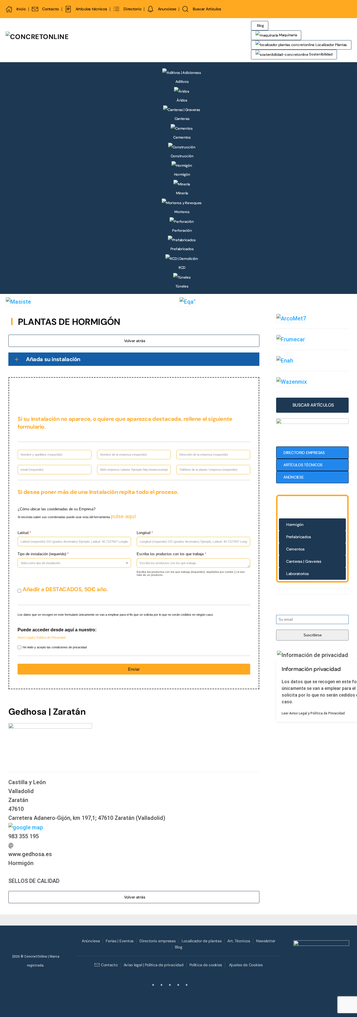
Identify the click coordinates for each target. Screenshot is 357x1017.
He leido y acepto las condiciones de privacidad (55, 647)
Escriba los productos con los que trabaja (171, 554)
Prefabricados (182, 249)
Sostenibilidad (320, 54)
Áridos (182, 100)
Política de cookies (205, 964)
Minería (182, 193)
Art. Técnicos (238, 940)
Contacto (50, 8)
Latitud (24, 533)
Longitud (145, 533)
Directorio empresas (157, 940)
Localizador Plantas (331, 44)
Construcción (182, 156)
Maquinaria (287, 35)
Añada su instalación (53, 359)
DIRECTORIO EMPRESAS (304, 452)
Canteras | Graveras (303, 561)
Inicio (21, 8)
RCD (181, 267)
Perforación (182, 230)
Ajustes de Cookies (245, 964)
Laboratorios (297, 573)
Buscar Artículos (207, 8)
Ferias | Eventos (120, 940)
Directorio (132, 8)
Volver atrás (134, 340)
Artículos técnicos (91, 8)
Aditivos (182, 81)
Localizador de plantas (202, 940)
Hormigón (182, 174)
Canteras (182, 118)
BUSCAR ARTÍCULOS (313, 405)
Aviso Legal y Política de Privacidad (42, 637)
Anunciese (167, 8)
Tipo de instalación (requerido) (43, 554)
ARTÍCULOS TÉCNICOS (302, 464)
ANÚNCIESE (293, 477)
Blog (260, 25)
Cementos (182, 137)
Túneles (181, 286)
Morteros (182, 211)
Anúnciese (91, 940)
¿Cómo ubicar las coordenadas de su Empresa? (56, 509)
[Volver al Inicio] (71, 40)
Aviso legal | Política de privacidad (154, 964)
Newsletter (265, 940)
